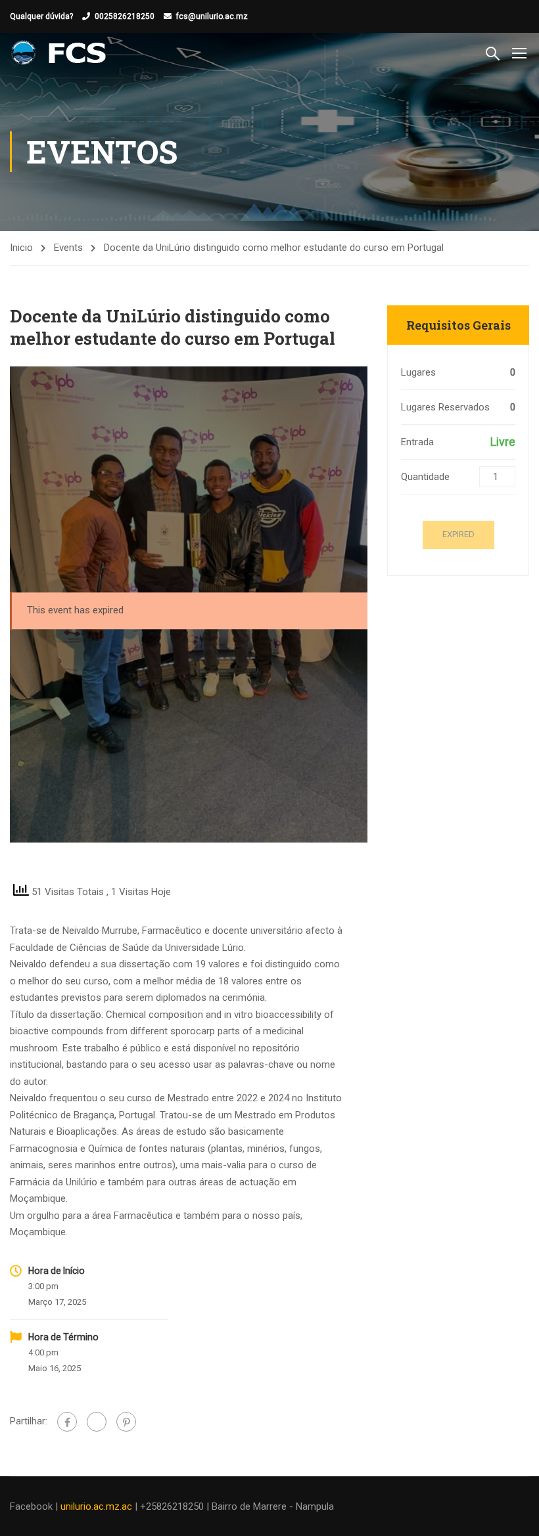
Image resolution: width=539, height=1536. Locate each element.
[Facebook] (67, 1422)
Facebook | (35, 1506)
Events (68, 247)
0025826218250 (124, 16)
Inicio (21, 247)
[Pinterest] (126, 1422)
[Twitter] (96, 1422)
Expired (458, 534)
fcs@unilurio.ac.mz (212, 16)
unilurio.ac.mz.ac (96, 1506)
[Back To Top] (513, 1513)
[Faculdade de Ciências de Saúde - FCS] (60, 52)
